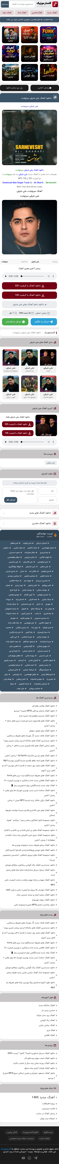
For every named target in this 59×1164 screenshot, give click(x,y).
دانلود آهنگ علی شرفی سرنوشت (36, 98)
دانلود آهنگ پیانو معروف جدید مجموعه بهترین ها (33, 845)
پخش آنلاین (43, 88)
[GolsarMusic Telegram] (35, 1157)
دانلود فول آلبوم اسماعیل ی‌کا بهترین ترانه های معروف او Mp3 (30, 985)
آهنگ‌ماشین (37, 12)
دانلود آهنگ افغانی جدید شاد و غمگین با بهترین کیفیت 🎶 (29, 780)
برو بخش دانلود (12, 88)
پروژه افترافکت (48, 1103)
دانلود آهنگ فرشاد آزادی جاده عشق (39, 1068)
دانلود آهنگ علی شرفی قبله (18, 417)
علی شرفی (51, 463)
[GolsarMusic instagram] (29, 1158)
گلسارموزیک (47, 4)
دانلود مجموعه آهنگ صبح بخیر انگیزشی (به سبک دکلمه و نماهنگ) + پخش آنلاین (30, 838)
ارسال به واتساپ (13, 321)
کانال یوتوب (12, 1132)
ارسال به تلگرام (42, 321)
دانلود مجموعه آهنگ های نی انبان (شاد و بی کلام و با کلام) (29, 830)
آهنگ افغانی (49, 1035)
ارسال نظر (10, 499)
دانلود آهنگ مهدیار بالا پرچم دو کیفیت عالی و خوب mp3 (30, 890)
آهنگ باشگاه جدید (47, 1005)
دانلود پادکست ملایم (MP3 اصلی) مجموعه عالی (34, 905)
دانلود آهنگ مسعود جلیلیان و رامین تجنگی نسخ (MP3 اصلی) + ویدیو (29, 1076)
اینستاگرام (48, 1132)
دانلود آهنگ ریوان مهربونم (43, 900)
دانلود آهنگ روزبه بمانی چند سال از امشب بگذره (34, 1063)
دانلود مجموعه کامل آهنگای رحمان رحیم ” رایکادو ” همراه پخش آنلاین (31, 823)
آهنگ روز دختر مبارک (46, 1015)
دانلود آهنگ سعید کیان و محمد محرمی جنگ (35, 895)
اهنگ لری (51, 1030)
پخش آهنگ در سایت (45, 1113)
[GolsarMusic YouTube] (23, 1158)
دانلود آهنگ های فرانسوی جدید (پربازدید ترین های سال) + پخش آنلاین (30, 723)
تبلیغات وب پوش (47, 1118)
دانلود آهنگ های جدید (40, 513)
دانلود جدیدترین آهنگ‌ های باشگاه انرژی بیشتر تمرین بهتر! (29, 740)
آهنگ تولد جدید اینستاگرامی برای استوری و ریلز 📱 (33, 785)
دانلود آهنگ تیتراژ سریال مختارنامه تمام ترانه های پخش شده (30, 872)
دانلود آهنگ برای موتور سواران (42, 730)
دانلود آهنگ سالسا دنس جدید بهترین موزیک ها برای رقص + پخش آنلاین (29, 793)
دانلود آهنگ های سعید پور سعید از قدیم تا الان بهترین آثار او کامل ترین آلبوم (28, 768)
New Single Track (21, 182)
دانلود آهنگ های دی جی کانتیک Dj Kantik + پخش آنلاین (30, 755)
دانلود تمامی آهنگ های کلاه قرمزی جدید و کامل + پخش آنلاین (30, 748)
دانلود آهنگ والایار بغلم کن (43, 706)
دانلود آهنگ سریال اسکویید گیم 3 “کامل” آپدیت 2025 (31, 1053)
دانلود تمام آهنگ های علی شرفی (28, 304)
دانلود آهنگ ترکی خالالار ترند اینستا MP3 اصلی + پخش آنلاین (31, 803)
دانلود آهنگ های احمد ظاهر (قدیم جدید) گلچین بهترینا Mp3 (29, 760)
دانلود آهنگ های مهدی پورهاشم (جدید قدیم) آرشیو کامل (30, 850)
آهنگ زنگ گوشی (47, 1020)
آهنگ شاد (22, 12)
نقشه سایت (44, 1138)
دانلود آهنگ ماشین (41, 523)
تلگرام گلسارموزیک (30, 1132)
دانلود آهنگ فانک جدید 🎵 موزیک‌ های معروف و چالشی (31, 735)
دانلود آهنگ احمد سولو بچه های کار (39, 1058)
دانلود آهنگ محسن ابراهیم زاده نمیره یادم (37, 716)
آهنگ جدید (52, 12)
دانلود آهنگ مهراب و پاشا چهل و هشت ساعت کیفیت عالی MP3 (30, 882)
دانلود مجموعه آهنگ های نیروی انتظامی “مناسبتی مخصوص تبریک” (29, 857)
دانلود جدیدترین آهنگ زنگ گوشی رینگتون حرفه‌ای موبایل (30, 865)
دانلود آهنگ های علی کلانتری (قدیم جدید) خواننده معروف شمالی (30, 813)
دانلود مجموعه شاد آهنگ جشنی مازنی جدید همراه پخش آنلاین (30, 975)
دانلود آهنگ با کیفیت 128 (28, 295)
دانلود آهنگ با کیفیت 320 (28, 285)
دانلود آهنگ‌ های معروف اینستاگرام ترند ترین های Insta (31, 775)
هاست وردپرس (48, 1108)
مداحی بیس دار (48, 1010)
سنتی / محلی (41, 313)
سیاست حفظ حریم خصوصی (22, 1138)
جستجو (5, 4)
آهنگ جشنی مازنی (47, 1025)
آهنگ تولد (6, 12)
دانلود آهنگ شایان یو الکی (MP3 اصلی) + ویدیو (34, 711)
